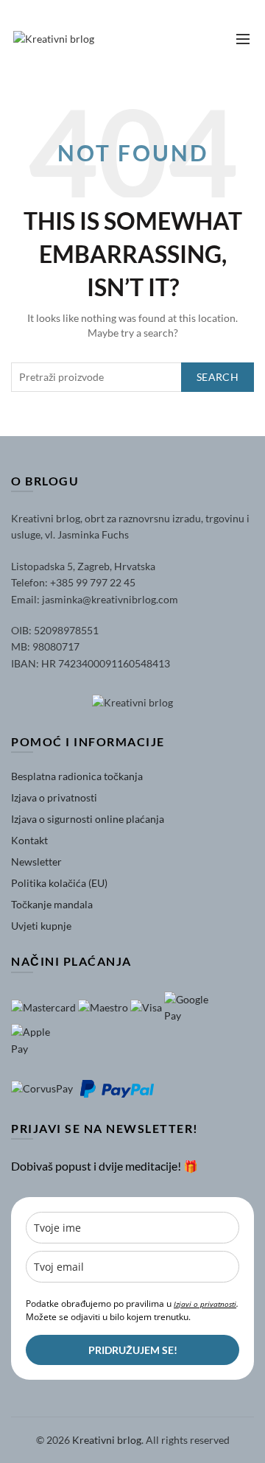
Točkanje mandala (52, 904)
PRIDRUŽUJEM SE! (132, 1350)
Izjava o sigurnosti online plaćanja (87, 819)
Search (218, 377)
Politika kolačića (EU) (59, 883)
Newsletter (36, 861)
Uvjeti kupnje (41, 925)
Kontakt (29, 840)
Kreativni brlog (106, 1440)
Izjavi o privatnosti (205, 1304)
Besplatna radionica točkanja (77, 776)
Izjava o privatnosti (54, 797)
